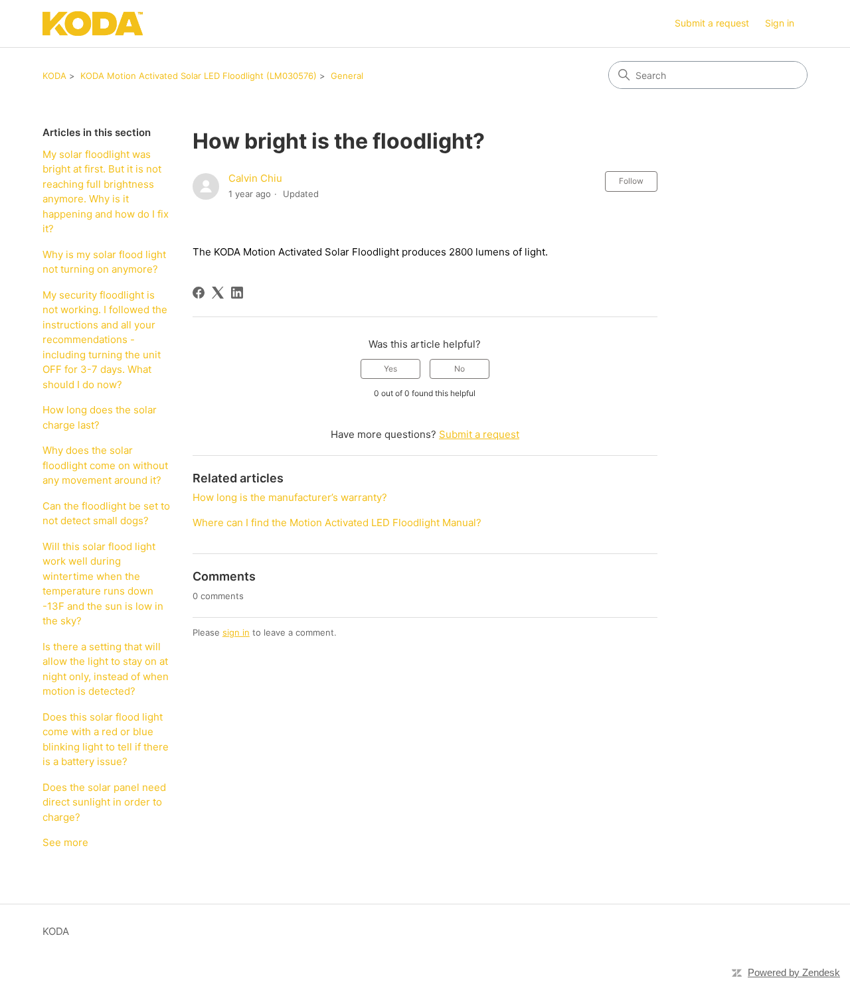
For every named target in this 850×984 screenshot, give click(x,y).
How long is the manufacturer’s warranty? (290, 497)
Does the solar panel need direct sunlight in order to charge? (104, 802)
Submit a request (712, 23)
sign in (236, 632)
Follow (631, 181)
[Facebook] (199, 293)
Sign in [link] (779, 23)
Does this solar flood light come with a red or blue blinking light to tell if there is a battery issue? (105, 739)
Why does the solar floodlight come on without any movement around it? (105, 465)
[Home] (92, 23)
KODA (54, 75)
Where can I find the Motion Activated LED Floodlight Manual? (337, 522)
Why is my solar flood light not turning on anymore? (104, 262)
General (347, 75)
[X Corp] (218, 293)
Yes (390, 369)
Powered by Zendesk (794, 972)
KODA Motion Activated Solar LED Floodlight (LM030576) (198, 75)
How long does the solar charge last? (99, 417)
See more (65, 842)
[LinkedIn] (237, 293)
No (459, 369)
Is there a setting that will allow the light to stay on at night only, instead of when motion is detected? (105, 669)
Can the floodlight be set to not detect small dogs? (106, 513)
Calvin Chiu (255, 178)
